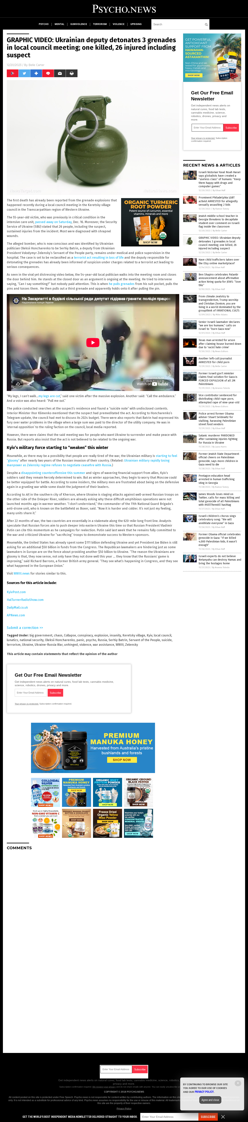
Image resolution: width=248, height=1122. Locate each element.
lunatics (12, 640)
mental (59, 24)
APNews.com (16, 615)
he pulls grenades (121, 284)
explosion (101, 635)
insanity (115, 635)
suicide (167, 640)
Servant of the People (144, 640)
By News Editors (220, 351)
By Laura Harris (219, 447)
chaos (58, 635)
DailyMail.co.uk (17, 607)
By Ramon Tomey (221, 209)
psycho (44, 24)
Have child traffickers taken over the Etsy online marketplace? (219, 261)
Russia (102, 640)
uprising (136, 24)
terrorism (100, 24)
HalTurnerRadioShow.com (25, 600)
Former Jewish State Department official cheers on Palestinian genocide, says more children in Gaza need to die (219, 459)
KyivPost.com (16, 592)
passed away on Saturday (53, 222)
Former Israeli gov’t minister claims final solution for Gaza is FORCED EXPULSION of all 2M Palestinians (218, 379)
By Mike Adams (220, 314)
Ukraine (27, 645)
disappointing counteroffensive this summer (53, 473)
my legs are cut (49, 396)
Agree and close (210, 1099)
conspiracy (85, 635)
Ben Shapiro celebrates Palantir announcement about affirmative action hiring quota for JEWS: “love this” (220, 280)
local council (162, 635)
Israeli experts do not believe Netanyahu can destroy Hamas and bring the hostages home (220, 560)
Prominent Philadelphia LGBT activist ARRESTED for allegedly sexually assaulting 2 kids (218, 201)
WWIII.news (22, 573)
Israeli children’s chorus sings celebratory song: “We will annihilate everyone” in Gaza (217, 519)
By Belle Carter (220, 230)
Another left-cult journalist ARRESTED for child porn (215, 360)
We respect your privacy (104, 1087)
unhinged (71, 645)
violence (118, 24)
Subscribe (208, 1117)
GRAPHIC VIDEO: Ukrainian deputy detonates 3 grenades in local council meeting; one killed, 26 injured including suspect (219, 243)
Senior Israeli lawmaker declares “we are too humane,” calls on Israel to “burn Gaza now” (219, 325)
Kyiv (149, 635)
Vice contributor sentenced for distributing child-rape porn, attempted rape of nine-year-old (219, 399)
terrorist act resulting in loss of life (99, 257)
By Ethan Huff (219, 190)
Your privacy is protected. (27, 704)
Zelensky (131, 645)
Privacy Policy (124, 1108)
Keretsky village (133, 635)
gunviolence (78, 24)
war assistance (103, 645)
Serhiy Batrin (117, 640)
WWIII (120, 645)
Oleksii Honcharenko (60, 640)
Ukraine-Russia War (49, 645)
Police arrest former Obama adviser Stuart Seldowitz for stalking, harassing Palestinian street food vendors (217, 419)
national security (31, 640)
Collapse (70, 635)
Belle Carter (36, 65)
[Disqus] (93, 901)
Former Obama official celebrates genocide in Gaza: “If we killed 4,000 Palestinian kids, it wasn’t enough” (220, 540)
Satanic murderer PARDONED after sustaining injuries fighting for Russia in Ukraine (218, 439)
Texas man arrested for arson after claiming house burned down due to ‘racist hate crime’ (220, 344)
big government (40, 635)
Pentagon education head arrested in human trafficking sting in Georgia (217, 479)
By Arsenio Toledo (221, 388)
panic (80, 640)
